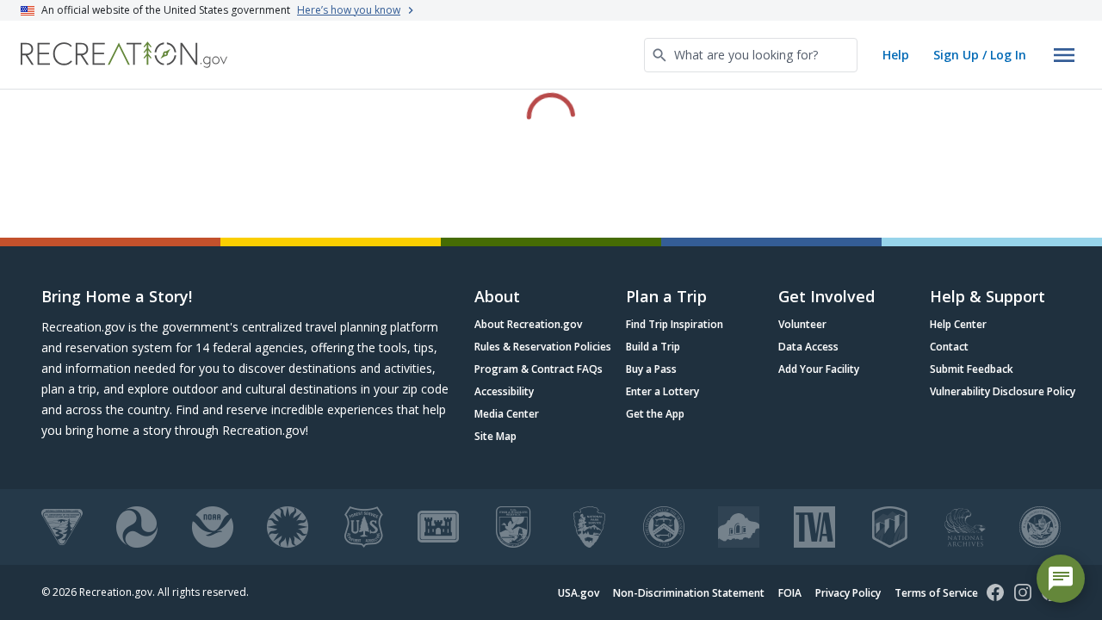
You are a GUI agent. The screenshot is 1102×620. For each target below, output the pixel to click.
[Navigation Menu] (1064, 55)
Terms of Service (936, 593)
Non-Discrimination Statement (689, 593)
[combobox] (750, 55)
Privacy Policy (848, 593)
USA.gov (578, 593)
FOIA (790, 593)
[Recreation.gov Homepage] (124, 55)
